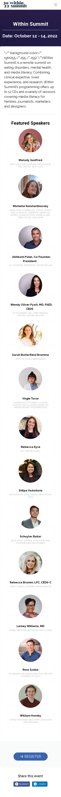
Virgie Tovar (30, 398)
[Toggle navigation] (55, 4)
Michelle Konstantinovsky (30, 206)
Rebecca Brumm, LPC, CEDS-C (30, 582)
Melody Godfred (30, 160)
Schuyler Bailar (30, 536)
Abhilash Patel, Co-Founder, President (31, 259)
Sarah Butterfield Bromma (30, 354)
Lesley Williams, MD (30, 626)
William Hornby (30, 715)
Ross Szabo (30, 669)
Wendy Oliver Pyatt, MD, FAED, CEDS (31, 306)
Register (32, 756)
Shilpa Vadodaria (30, 490)
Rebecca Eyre (30, 447)
